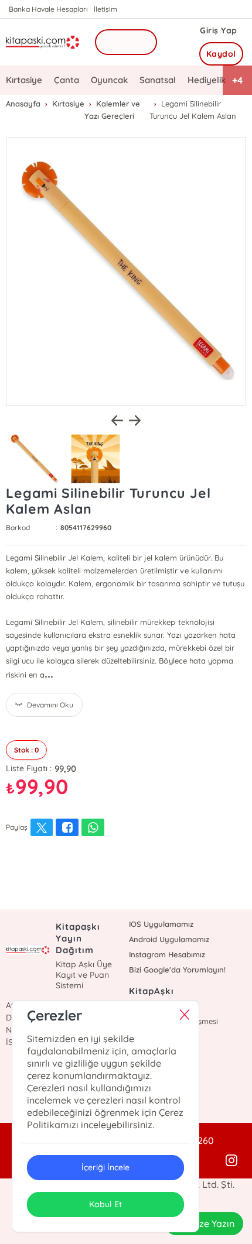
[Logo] (43, 42)
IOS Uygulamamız (161, 924)
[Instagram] (231, 1161)
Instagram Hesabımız (167, 954)
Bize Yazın (212, 1223)
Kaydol (221, 54)
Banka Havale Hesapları (48, 9)
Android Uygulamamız (169, 939)
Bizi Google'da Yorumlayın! (177, 969)
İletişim (105, 9)
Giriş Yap (218, 30)
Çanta (66, 79)
